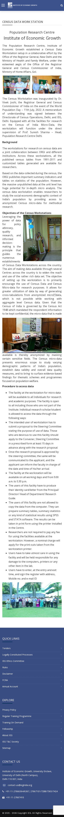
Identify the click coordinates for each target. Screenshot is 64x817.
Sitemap (6, 747)
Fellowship (7, 728)
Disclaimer (7, 673)
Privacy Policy (9, 709)
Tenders (6, 648)
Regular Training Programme (16, 716)
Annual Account (10, 686)
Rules (5, 667)
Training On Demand (12, 722)
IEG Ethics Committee (13, 661)
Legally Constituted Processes (17, 654)
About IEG (7, 735)
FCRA (5, 680)
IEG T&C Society (10, 741)
